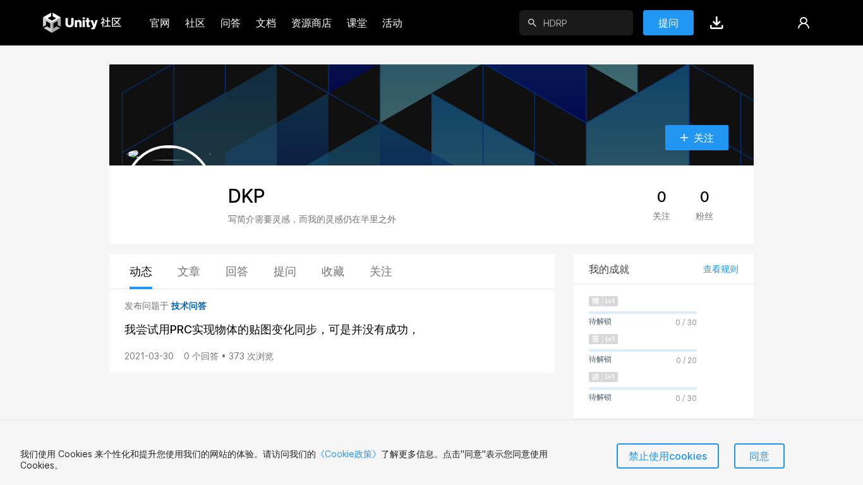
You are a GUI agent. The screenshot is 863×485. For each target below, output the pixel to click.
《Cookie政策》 (348, 453)
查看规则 (721, 268)
